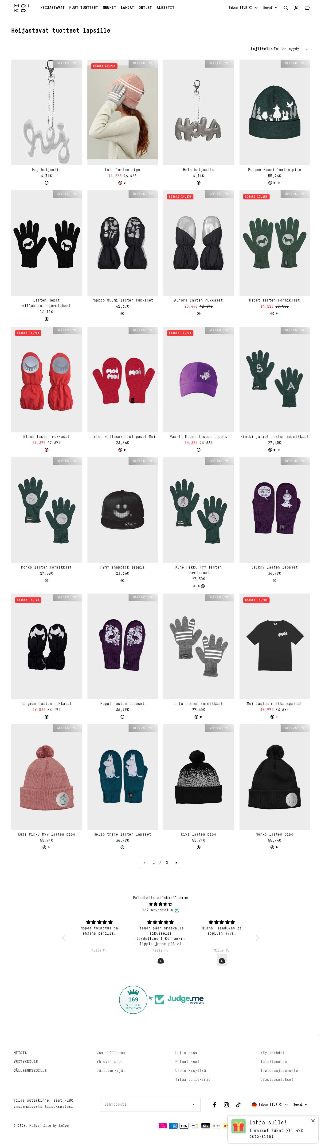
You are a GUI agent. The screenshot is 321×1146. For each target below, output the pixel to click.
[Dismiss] (313, 1122)
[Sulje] (307, 1004)
